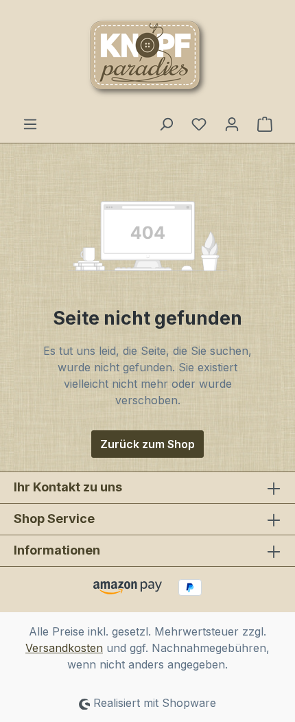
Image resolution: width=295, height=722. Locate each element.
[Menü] (30, 123)
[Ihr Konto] (231, 123)
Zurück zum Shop (147, 444)
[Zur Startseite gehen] (147, 57)
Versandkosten (64, 648)
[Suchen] (166, 123)
